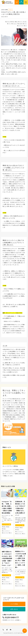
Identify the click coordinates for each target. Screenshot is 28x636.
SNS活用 (20, 23)
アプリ (9, 23)
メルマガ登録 (14, 604)
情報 (8, 526)
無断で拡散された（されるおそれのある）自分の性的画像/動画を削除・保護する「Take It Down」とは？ (7, 558)
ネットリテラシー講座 (6, 524)
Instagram (15, 23)
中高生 (13, 21)
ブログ (10, 9)
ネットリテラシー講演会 (10, 466)
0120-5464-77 (11, 617)
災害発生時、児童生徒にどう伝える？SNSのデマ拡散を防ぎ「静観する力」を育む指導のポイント (20, 508)
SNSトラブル (20, 25)
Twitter (25, 23)
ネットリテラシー (6, 530)
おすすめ (8, 21)
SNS (26, 25)
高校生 (4, 526)
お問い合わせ (14, 609)
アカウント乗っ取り (23, 21)
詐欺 (16, 21)
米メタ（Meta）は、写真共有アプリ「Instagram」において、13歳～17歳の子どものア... (7, 518)
